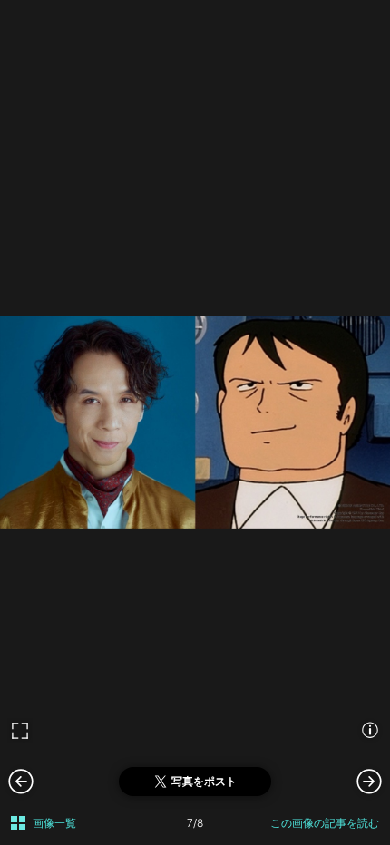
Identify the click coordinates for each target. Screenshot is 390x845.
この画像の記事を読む (324, 823)
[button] (369, 780)
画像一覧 (54, 823)
